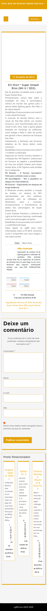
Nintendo (37, 302)
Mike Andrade (24, 248)
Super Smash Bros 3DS (17, 305)
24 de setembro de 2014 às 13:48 (9, 549)
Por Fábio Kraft (11, 533)
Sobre (17, 243)
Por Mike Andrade (27, 295)
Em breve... (35, 19)
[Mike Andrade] (11, 253)
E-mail (6, 393)
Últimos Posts (27, 243)
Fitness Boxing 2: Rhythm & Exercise (38, 480)
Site (5, 408)
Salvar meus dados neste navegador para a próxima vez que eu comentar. (22, 427)
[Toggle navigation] (6, 18)
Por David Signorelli (25, 530)
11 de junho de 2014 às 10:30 (25, 298)
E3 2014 (28, 302)
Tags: (7, 302)
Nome (6, 378)
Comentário (9, 351)
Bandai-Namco (17, 302)
